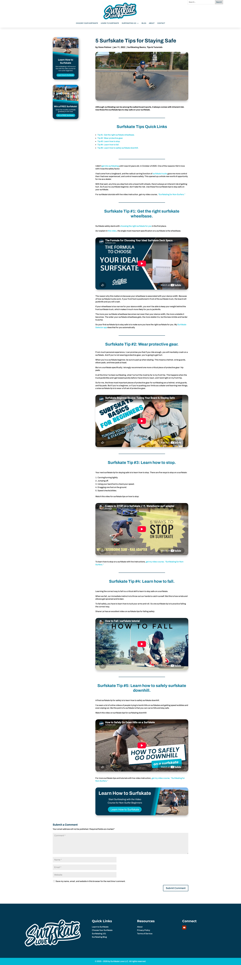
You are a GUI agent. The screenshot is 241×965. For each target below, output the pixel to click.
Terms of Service (144, 934)
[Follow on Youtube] (184, 927)
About (152, 23)
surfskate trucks (160, 174)
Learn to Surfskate (110, 23)
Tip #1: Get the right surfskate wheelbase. (116, 135)
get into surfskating (110, 166)
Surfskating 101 (129, 23)
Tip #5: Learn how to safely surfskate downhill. (118, 148)
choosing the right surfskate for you (136, 226)
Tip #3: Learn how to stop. (108, 141)
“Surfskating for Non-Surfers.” (171, 194)
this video (112, 231)
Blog (144, 23)
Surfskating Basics (136, 47)
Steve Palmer (104, 47)
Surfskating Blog (99, 937)
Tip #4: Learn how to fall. (108, 145)
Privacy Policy (143, 930)
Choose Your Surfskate (87, 23)
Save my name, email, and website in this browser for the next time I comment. (91, 881)
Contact (161, 23)
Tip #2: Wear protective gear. (110, 138)
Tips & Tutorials (154, 47)
